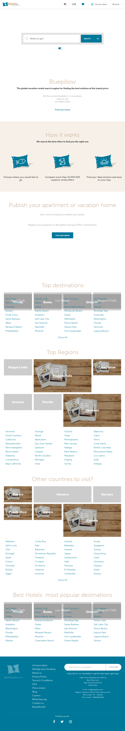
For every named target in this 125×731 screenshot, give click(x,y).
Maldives (10, 541)
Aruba (97, 541)
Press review (38, 688)
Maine (38, 435)
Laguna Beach (101, 330)
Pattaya (68, 447)
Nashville (39, 326)
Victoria (68, 431)
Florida (97, 322)
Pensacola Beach (73, 310)
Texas (67, 435)
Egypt (8, 573)
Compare (53, 48)
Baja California (13, 463)
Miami (38, 302)
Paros (97, 439)
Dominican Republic (45, 553)
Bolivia (8, 569)
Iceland (68, 541)
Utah (96, 459)
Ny (65, 302)
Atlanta (9, 640)
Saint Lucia (11, 545)
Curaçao (39, 561)
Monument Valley (103, 451)
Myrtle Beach (42, 310)
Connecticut (11, 459)
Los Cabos (99, 455)
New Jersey (70, 443)
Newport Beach (13, 326)
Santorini (39, 447)
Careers (36, 695)
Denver (97, 306)
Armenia (39, 573)
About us (37, 672)
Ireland (68, 549)
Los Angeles (100, 298)
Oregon (39, 451)
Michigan (39, 459)
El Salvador (70, 569)
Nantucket (40, 439)
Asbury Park (70, 326)
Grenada (10, 565)
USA (7, 549)
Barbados (69, 545)
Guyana (98, 565)
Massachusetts (13, 443)
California (10, 439)
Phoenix (39, 330)
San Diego (10, 298)
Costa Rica (40, 541)
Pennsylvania (71, 439)
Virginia (68, 459)
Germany (98, 561)
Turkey (97, 549)
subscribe (113, 667)
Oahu (97, 435)
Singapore (99, 545)
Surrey (67, 463)
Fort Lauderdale (72, 330)
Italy (37, 545)
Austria (97, 573)
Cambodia (69, 573)
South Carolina (13, 435)
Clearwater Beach (44, 640)
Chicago (9, 306)
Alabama (10, 455)
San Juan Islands (43, 443)
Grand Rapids (71, 640)
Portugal (9, 553)
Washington (100, 318)
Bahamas (39, 549)
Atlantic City (41, 298)
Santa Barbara (12, 318)
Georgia (39, 431)
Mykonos (98, 431)
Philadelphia (11, 330)
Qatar (97, 569)
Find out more (62, 109)
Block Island (11, 451)
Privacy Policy (39, 676)
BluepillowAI (38, 706)
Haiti (66, 561)
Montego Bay (101, 310)
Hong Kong (100, 553)
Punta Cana (11, 314)
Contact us (38, 703)
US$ (74, 4)
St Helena (40, 565)
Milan (8, 322)
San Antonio (41, 322)
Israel (96, 557)
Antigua (98, 463)
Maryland (69, 455)
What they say (39, 699)
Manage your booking (43, 669)
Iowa (37, 463)
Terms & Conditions (42, 680)
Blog (34, 691)
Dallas (38, 306)
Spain (8, 557)
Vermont (98, 326)
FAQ (34, 684)
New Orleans (12, 302)
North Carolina (43, 455)
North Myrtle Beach (74, 306)
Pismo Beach (71, 322)
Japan (67, 553)
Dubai (67, 314)
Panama (68, 565)
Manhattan (69, 318)
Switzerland (70, 557)
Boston (9, 310)
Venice (97, 640)
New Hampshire (13, 447)
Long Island (100, 443)
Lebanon (39, 569)
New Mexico (70, 451)
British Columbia (102, 447)
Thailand (39, 557)
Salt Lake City (42, 318)
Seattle (97, 302)
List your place (39, 665)
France (9, 561)
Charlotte (99, 314)
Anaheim (39, 314)
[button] (54, 722)
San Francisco (71, 298)
